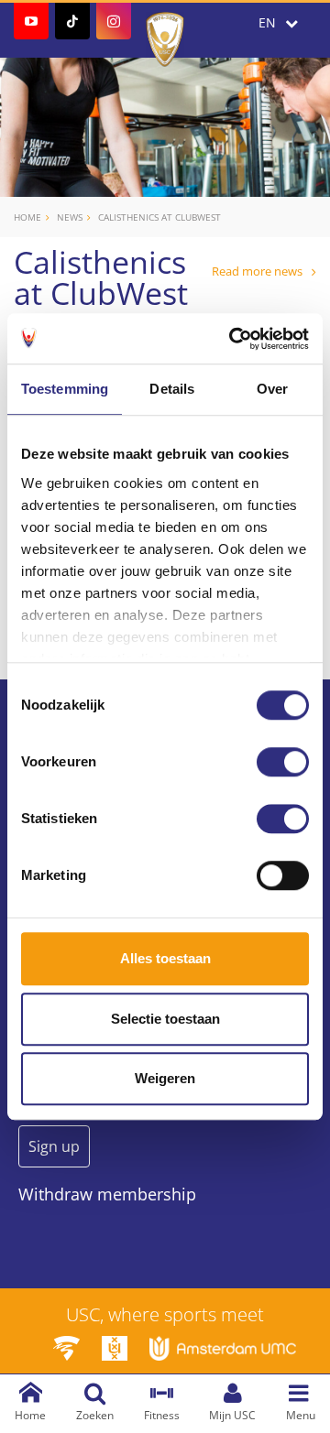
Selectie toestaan (165, 1018)
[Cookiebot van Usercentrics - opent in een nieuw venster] (233, 339)
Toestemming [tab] (64, 388)
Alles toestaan (165, 958)
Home (27, 217)
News (69, 217)
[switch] (283, 761)
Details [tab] (171, 388)
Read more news (257, 271)
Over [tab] (272, 388)
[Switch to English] (278, 23)
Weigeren (165, 1078)
